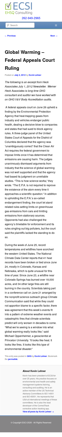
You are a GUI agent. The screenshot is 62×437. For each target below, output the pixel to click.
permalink (13, 359)
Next (53, 35)
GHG (29, 356)
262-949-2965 (31, 18)
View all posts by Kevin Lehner (38, 411)
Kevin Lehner (35, 74)
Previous (10, 35)
